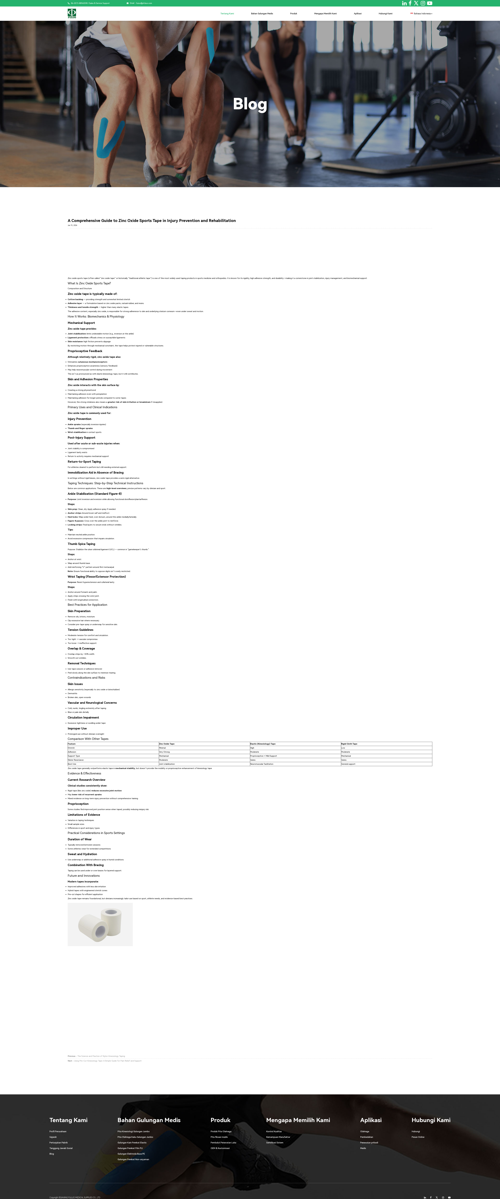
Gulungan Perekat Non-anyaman (133, 1159)
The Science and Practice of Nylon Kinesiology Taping (101, 1056)
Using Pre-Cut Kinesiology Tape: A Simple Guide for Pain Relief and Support (108, 1061)
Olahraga (364, 1131)
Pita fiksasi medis (219, 1137)
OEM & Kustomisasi (220, 1148)
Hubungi (416, 1131)
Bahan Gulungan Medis (262, 14)
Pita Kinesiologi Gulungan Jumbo (134, 1131)
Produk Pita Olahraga (221, 1131)
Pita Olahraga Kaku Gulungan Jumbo (135, 1137)
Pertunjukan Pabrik (58, 1142)
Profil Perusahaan (57, 1131)
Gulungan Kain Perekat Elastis (132, 1142)
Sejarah (53, 1137)
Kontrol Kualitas (274, 1131)
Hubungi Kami (385, 14)
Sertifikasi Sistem (274, 1142)
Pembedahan (366, 1137)
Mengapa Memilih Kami (325, 14)
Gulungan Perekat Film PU (130, 1148)
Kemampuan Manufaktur (278, 1137)
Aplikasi (358, 14)
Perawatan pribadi (369, 1142)
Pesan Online (418, 1137)
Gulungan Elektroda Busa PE (131, 1154)
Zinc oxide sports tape (78, 278)
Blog (51, 1154)
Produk (293, 14)
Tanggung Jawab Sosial (61, 1148)
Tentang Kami (227, 14)
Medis (363, 1148)
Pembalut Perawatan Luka (223, 1142)
